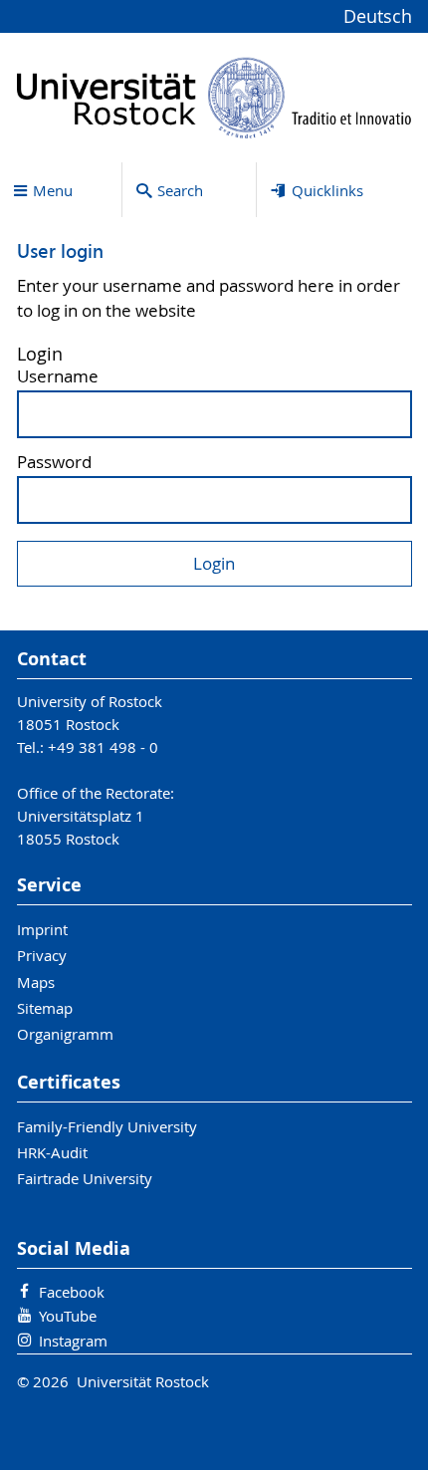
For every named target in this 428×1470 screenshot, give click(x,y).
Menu (53, 190)
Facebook (72, 1292)
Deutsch (377, 16)
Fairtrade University (84, 1178)
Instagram (73, 1340)
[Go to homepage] (214, 97)
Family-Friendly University (107, 1126)
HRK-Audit (52, 1152)
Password (54, 462)
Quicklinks (327, 190)
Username (58, 376)
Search (180, 190)
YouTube (68, 1316)
